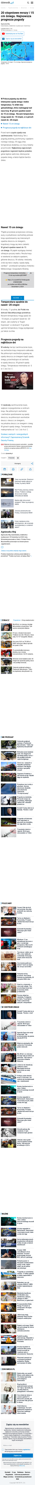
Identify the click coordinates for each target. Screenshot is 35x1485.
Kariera (27, 1472)
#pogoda (26, 280)
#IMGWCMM (17, 282)
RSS (17, 1479)
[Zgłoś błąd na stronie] (30, 469)
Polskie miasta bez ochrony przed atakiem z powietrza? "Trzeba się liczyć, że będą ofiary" (16, 555)
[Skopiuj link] (22, 469)
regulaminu (26, 1449)
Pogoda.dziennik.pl (13, 8)
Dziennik (3, 8)
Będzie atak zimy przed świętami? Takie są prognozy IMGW (24, 502)
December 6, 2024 (17, 287)
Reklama (20, 1472)
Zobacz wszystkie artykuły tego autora (13, 551)
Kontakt (7, 1472)
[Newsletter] (4, 469)
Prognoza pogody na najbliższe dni (17, 128)
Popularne (16, 620)
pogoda (11, 458)
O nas (14, 1472)
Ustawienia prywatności (23, 1477)
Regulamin (9, 1474)
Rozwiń (16, 298)
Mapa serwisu (8, 1477)
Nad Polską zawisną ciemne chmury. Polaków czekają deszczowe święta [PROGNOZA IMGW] (24, 493)
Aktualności (24, 8)
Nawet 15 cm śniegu (11, 124)
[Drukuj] (13, 469)
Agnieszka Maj (15, 25)
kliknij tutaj (22, 1465)
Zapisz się (17, 1456)
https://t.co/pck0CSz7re (16, 280)
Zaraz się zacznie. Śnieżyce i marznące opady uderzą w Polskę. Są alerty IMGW (24, 481)
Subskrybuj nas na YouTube (14, 34)
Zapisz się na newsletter (14, 39)
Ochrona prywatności (21, 1474)
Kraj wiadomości (28, 620)
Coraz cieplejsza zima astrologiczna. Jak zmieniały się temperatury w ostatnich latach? (24, 524)
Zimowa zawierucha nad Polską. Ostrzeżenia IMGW (23, 512)
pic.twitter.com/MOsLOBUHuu (17, 284)
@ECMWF (23, 275)
